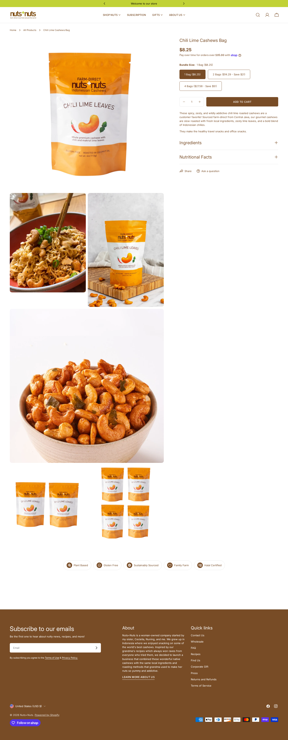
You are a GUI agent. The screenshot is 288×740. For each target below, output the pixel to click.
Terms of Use (52, 657)
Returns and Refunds (203, 679)
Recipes (195, 654)
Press (194, 673)
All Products (29, 30)
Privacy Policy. (70, 657)
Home (13, 30)
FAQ (193, 647)
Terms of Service (201, 685)
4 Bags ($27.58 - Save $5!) (200, 86)
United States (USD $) (28, 706)
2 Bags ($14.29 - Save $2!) (229, 74)
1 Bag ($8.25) (192, 74)
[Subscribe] (96, 648)
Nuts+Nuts (26, 715)
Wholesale (197, 641)
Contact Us (197, 635)
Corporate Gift (199, 666)
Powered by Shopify (47, 715)
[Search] (258, 15)
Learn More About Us (138, 677)
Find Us (195, 660)
